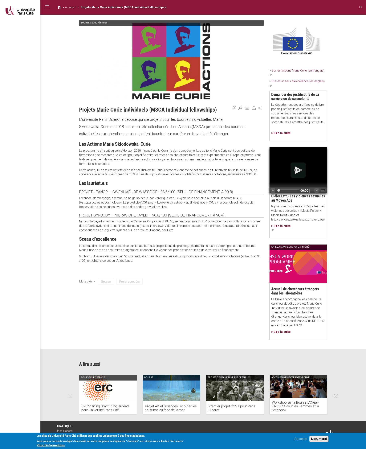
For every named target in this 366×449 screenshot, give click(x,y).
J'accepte (300, 439)
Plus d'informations (51, 445)
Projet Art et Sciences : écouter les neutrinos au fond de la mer (171, 408)
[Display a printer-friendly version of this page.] (247, 108)
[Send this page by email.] (254, 108)
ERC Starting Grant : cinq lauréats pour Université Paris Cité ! (105, 408)
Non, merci (319, 438)
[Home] (20, 10)
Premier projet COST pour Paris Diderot (231, 408)
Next (336, 395)
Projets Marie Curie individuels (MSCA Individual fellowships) (123, 7)
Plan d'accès (65, 430)
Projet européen (129, 281)
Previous (70, 395)
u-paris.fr (70, 7)
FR (360, 7)
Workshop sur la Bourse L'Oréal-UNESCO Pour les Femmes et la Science (295, 406)
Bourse (106, 281)
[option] (108, 395)
